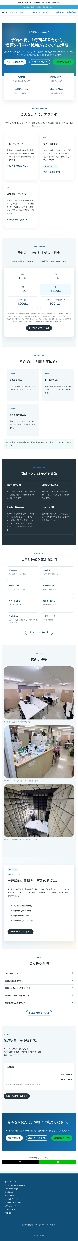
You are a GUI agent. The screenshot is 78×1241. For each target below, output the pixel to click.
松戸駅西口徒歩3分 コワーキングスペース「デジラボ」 (39, 2)
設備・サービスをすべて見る (39, 632)
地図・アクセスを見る (37, 1138)
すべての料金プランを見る (39, 328)
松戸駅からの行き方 (39, 62)
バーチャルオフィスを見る (20, 932)
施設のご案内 (9, 1195)
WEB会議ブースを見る (17, 220)
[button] (72, 650)
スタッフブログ (10, 1209)
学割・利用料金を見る (53, 172)
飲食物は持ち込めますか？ (14, 1003)
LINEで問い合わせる (64, 62)
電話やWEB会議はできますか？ (16, 996)
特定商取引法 (9, 1192)
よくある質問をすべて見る (39, 1013)
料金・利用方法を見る (15, 62)
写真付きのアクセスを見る (16, 1096)
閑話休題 (8, 1213)
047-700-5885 (15, 1055)
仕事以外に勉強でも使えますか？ (17, 988)
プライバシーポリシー (12, 1182)
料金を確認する (14, 1138)
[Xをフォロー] (20, 1162)
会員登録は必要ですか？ (13, 981)
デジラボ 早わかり (11, 1199)
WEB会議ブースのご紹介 (13, 1202)
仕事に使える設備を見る (17, 166)
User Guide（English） (13, 1189)
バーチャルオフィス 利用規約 (15, 1185)
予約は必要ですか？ (12, 973)
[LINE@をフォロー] (57, 1162)
